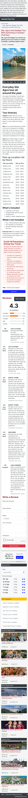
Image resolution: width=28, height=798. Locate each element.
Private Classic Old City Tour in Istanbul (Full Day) (13, 659)
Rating (4, 515)
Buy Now (14, 291)
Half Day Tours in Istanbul (10, 618)
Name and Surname (8, 501)
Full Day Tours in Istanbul (13, 287)
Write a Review (19, 299)
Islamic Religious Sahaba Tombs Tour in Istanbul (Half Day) (13, 642)
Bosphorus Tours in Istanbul (11, 607)
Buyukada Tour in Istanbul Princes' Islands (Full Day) (12, 697)
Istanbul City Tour (8, 19)
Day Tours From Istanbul (10, 610)
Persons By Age (7, 576)
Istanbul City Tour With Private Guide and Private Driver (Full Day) (13, 768)
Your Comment (6, 523)
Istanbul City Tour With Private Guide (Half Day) (13, 785)
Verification (5, 535)
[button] (4, 63)
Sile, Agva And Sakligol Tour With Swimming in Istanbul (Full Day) (11, 751)
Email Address (6, 508)
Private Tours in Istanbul (10, 622)
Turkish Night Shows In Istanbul (12, 626)
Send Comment (14, 546)
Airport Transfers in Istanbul (11, 603)
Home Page (4, 23)
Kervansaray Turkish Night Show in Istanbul (12, 730)
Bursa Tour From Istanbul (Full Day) (12, 714)
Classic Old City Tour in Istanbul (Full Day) (13, 676)
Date (3, 569)
